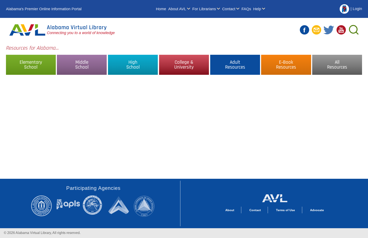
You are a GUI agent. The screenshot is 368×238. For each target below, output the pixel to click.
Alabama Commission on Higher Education (146, 205)
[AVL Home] (274, 197)
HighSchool (133, 64)
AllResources (337, 64)
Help (257, 9)
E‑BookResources (286, 64)
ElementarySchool (31, 64)
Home (161, 9)
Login (357, 9)
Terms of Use (285, 210)
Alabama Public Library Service (68, 204)
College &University (184, 64)
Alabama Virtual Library (77, 27)
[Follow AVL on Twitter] (328, 29)
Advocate (317, 210)
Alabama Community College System (43, 205)
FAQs (246, 9)
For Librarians (204, 9)
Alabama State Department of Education (94, 205)
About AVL (177, 9)
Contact (228, 9)
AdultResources (235, 64)
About (229, 210)
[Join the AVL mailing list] (316, 29)
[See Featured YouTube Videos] (341, 29)
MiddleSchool (82, 64)
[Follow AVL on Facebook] (304, 29)
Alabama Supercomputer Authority (119, 205)
